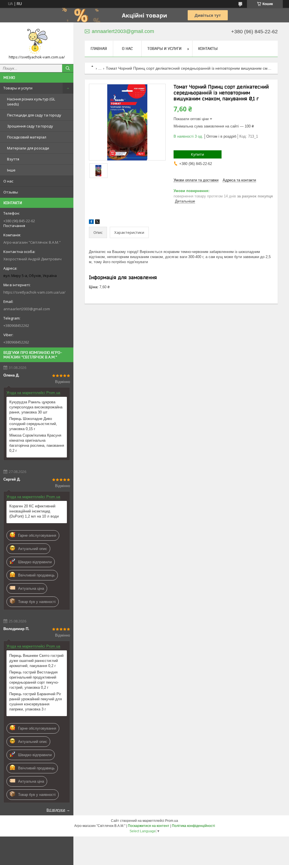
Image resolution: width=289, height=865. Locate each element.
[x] (97, 223)
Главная (99, 48)
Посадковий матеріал (26, 137)
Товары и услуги (17, 88)
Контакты (208, 48)
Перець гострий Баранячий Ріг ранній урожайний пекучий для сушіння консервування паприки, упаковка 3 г (35, 701)
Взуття (13, 159)
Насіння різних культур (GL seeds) (31, 101)
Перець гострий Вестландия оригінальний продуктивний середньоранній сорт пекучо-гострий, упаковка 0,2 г (34, 680)
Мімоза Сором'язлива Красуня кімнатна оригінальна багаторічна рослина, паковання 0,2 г (36, 443)
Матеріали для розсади (28, 148)
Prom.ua (171, 821)
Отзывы (10, 192)
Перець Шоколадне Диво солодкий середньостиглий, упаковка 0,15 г (33, 424)
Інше (11, 170)
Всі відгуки (56, 809)
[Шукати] (67, 68)
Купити (197, 154)
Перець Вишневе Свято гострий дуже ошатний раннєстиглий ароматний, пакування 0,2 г (36, 660)
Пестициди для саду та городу (34, 115)
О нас (8, 181)
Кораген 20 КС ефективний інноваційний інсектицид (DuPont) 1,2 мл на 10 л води (34, 511)
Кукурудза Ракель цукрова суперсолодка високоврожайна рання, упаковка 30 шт (35, 407)
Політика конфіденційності (193, 826)
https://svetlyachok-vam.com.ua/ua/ (34, 292)
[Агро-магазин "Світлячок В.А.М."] (36, 41)
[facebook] (91, 223)
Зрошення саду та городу (30, 126)
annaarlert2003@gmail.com (26, 308)
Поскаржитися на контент (148, 826)
